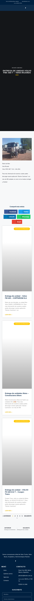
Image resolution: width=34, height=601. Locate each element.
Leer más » (8, 314)
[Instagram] (28, 8)
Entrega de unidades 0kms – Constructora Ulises (17, 394)
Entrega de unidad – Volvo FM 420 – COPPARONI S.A (16, 297)
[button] (32, 7)
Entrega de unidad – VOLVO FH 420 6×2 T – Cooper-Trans (16, 492)
